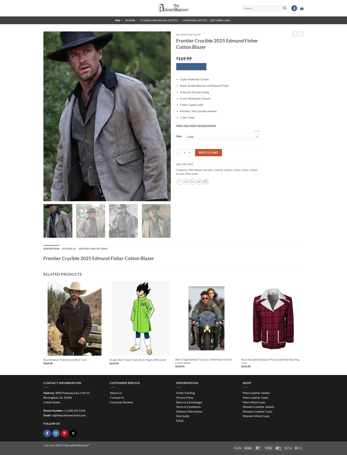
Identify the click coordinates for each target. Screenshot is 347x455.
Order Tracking (185, 392)
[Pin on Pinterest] (199, 182)
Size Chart (194, 66)
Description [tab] (51, 248)
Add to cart (209, 152)
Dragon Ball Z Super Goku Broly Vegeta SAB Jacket (137, 359)
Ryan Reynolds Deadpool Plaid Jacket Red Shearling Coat (270, 361)
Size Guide (182, 416)
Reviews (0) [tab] (69, 248)
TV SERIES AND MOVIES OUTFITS (159, 20)
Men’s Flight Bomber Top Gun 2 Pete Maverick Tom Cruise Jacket (203, 361)
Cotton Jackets (241, 170)
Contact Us (117, 397)
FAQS (179, 420)
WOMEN (130, 20)
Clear (256, 131)
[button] (294, 8)
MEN (117, 20)
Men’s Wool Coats (254, 402)
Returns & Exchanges (189, 402)
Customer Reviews (121, 402)
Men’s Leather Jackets (256, 392)
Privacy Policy (185, 397)
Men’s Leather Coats (255, 397)
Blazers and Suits (188, 34)
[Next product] (294, 33)
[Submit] (285, 8)
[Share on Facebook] (180, 182)
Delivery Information (189, 411)
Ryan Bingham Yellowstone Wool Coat (64, 359)
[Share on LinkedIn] (206, 182)
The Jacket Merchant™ (76, 445)
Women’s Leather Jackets (258, 406)
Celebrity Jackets (223, 170)
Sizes (179, 136)
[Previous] (50, 116)
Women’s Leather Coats (257, 411)
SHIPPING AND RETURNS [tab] (93, 248)
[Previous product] (300, 33)
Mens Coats (192, 173)
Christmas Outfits (195, 20)
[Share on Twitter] (186, 182)
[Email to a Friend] (193, 182)
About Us (116, 392)
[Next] (163, 116)
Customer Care (220, 20)
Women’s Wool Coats (256, 416)
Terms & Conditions (188, 406)
